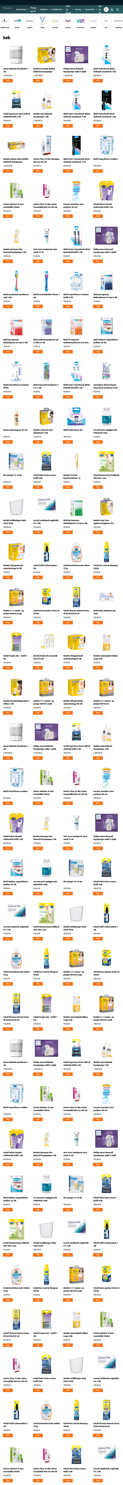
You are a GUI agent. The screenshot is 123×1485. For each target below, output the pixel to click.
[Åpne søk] (106, 9)
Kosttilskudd (57, 9)
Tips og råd (100, 9)
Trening (78, 9)
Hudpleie (44, 9)
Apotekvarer (21, 9)
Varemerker (90, 9)
